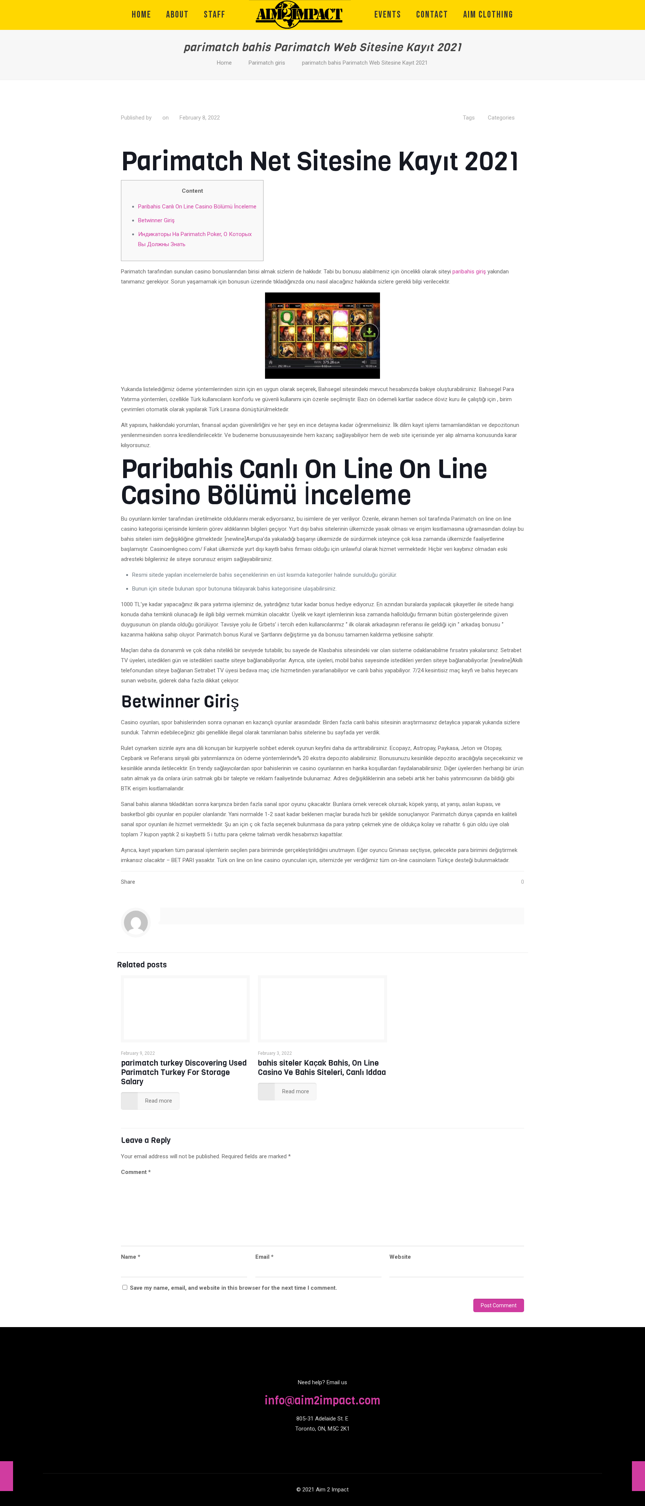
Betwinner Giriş (156, 220)
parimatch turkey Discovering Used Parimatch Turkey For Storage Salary (184, 1072)
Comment (136, 1172)
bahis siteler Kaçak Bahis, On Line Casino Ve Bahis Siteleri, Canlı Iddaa (322, 1068)
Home (224, 62)
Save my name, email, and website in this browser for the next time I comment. (233, 1288)
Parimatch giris (267, 62)
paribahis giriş (469, 271)
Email (264, 1257)
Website (400, 1257)
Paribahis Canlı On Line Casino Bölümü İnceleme (197, 206)
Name (130, 1257)
